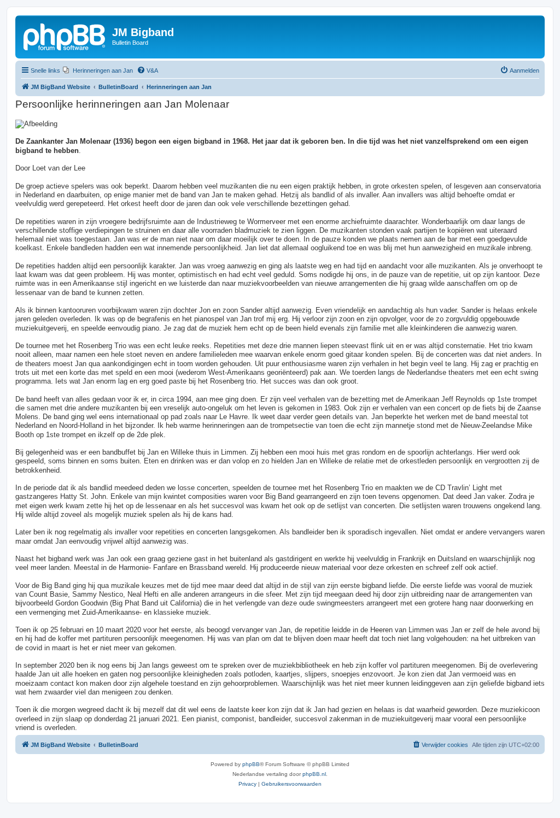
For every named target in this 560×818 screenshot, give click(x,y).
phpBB (251, 764)
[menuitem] (98, 70)
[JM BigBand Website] (65, 35)
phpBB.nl (314, 774)
